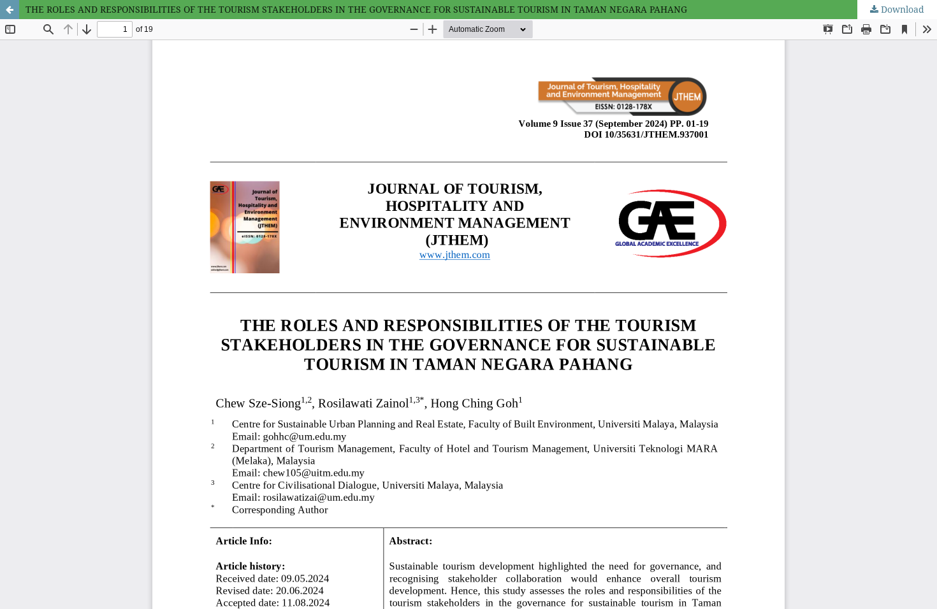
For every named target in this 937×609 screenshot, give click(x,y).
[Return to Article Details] (9, 9)
